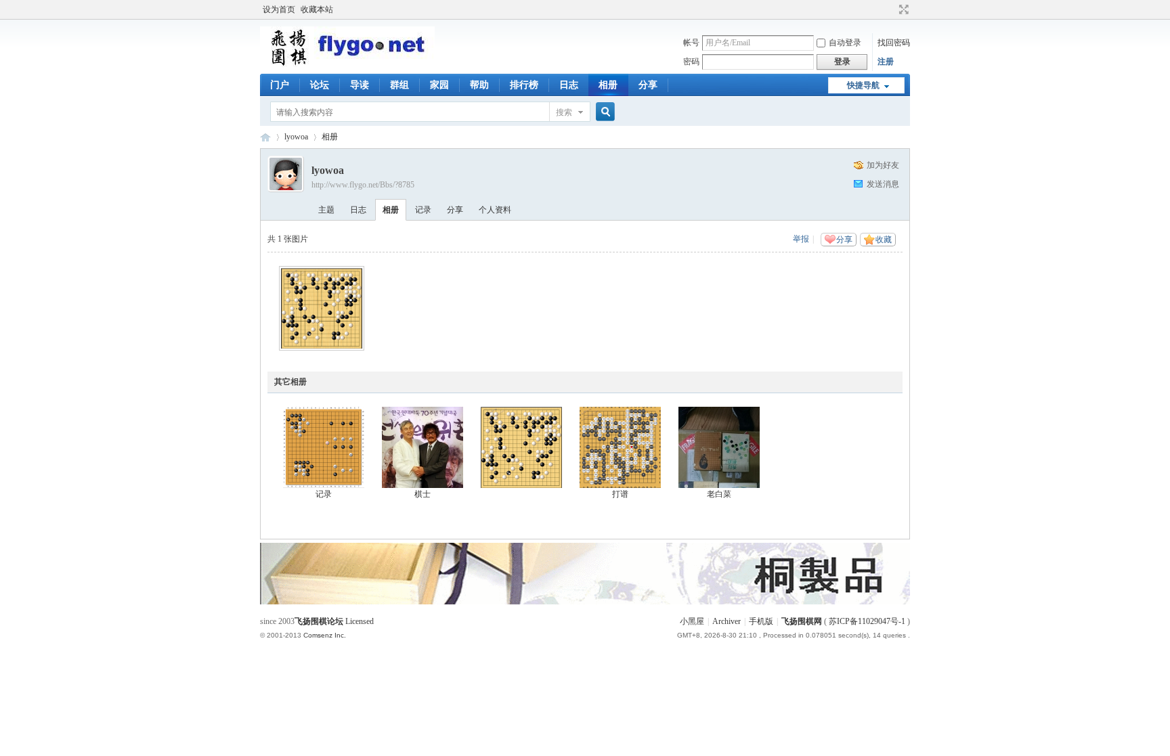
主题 (326, 210)
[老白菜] (719, 447)
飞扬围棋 (265, 137)
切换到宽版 (902, 9)
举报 (801, 239)
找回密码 (894, 42)
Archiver (726, 621)
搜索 (564, 112)
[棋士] (422, 447)
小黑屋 (692, 621)
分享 (647, 85)
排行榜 (524, 85)
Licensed (359, 621)
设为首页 (279, 9)
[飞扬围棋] (347, 64)
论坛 (319, 85)
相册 (608, 85)
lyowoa (296, 136)
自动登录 (845, 42)
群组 (399, 85)
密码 (691, 61)
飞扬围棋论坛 (319, 621)
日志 (568, 85)
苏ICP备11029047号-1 (867, 621)
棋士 (422, 494)
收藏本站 (317, 9)
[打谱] (620, 447)
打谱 (620, 494)
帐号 (691, 42)
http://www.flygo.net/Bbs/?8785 (362, 185)
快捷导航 (863, 85)
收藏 (883, 239)
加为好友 (883, 165)
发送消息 (883, 184)
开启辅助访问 (891, 9)
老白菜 (719, 494)
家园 (439, 85)
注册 (886, 61)
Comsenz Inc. (324, 635)
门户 (279, 85)
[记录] (324, 447)
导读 (359, 85)
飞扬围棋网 (801, 621)
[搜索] (603, 112)
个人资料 (495, 210)
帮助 (479, 85)
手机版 (761, 621)
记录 (423, 210)
